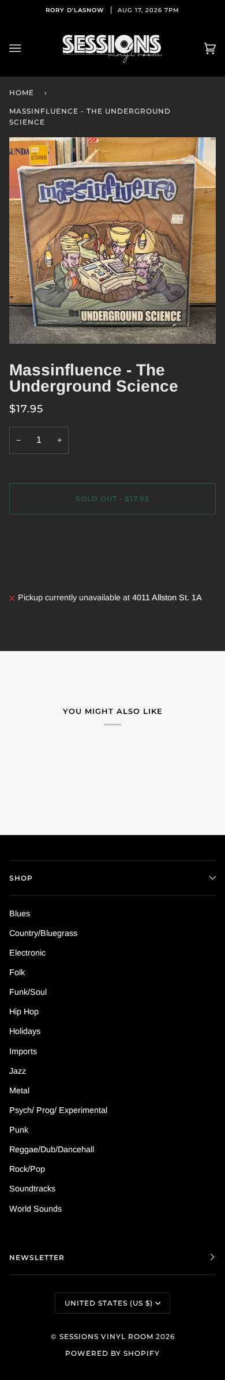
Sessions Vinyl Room (106, 1336)
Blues (19, 913)
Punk (18, 1129)
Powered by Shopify (112, 1353)
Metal (19, 1090)
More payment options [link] (50, 569)
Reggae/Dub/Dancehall (51, 1149)
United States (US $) (109, 1303)
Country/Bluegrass (43, 933)
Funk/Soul (28, 992)
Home (21, 92)
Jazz (17, 1071)
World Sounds (35, 1208)
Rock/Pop (27, 1169)
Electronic (27, 952)
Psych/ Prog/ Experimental (58, 1110)
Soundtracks (32, 1188)
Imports (23, 1051)
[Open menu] (26, 49)
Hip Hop (24, 1011)
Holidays (24, 1031)
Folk (17, 972)
